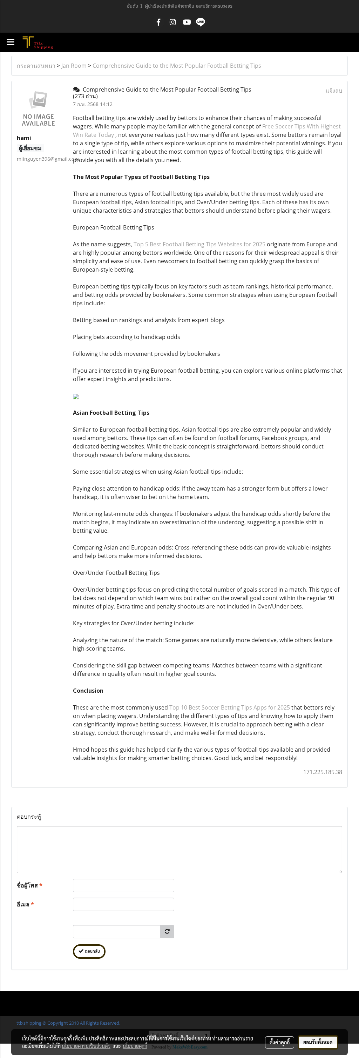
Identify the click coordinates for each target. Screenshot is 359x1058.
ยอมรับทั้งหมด (318, 1042)
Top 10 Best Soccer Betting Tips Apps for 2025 (229, 707)
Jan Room (74, 65)
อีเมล (25, 904)
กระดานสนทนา (36, 65)
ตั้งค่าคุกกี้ (280, 1042)
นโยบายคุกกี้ (135, 1046)
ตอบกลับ (91, 951)
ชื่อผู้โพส (29, 885)
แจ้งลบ (334, 90)
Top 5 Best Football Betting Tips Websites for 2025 (199, 244)
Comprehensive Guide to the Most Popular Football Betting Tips (177, 65)
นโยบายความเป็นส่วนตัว (86, 1046)
